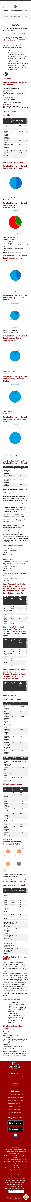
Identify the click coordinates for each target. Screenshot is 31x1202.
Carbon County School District (14, 1094)
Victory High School (14, 1109)
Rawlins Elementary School (12, 16)
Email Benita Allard (8, 97)
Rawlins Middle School (14, 1103)
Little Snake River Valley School (15, 1097)
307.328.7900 (15, 1083)
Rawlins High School (15, 1106)
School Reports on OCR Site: (11, 999)
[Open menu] (4, 7)
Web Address (7, 90)
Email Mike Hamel (8, 110)
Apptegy (19, 1199)
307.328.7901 (14, 1085)
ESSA (25, 16)
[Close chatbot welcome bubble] (9, 1190)
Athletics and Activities (14, 1112)
